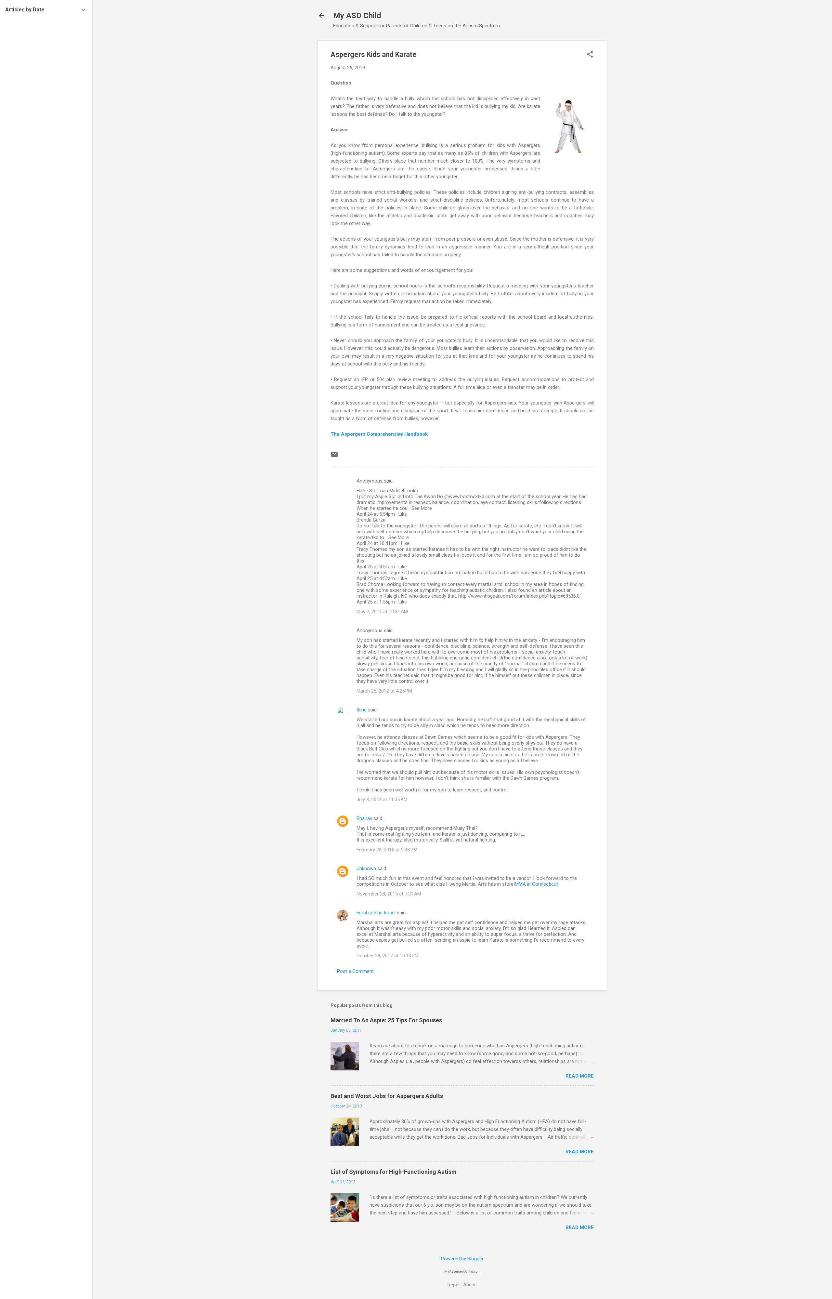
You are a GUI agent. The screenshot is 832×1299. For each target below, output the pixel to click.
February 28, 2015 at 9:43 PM (387, 850)
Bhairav (364, 818)
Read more (580, 1076)
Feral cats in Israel (376, 913)
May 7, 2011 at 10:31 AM (382, 612)
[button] (590, 55)
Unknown (366, 868)
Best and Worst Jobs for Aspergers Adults (387, 1096)
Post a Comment (355, 971)
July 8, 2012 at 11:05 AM (382, 799)
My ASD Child (357, 15)
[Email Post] (334, 456)
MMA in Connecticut (536, 884)
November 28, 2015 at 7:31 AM (389, 894)
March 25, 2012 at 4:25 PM (384, 691)
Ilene (362, 710)
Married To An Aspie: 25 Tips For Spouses (386, 1020)
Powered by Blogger (462, 1259)
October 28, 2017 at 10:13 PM (388, 956)
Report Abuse (462, 1285)
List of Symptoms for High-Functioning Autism (394, 1171)
